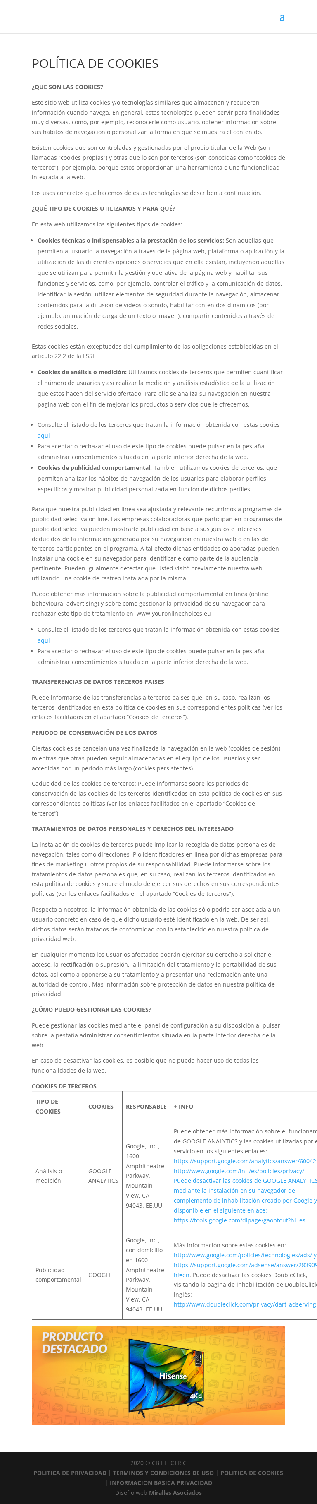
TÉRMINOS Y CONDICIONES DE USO (164, 1473)
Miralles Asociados (175, 1493)
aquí (44, 435)
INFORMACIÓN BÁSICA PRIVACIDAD (161, 1483)
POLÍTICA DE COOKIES (251, 1473)
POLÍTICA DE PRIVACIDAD (70, 1473)
